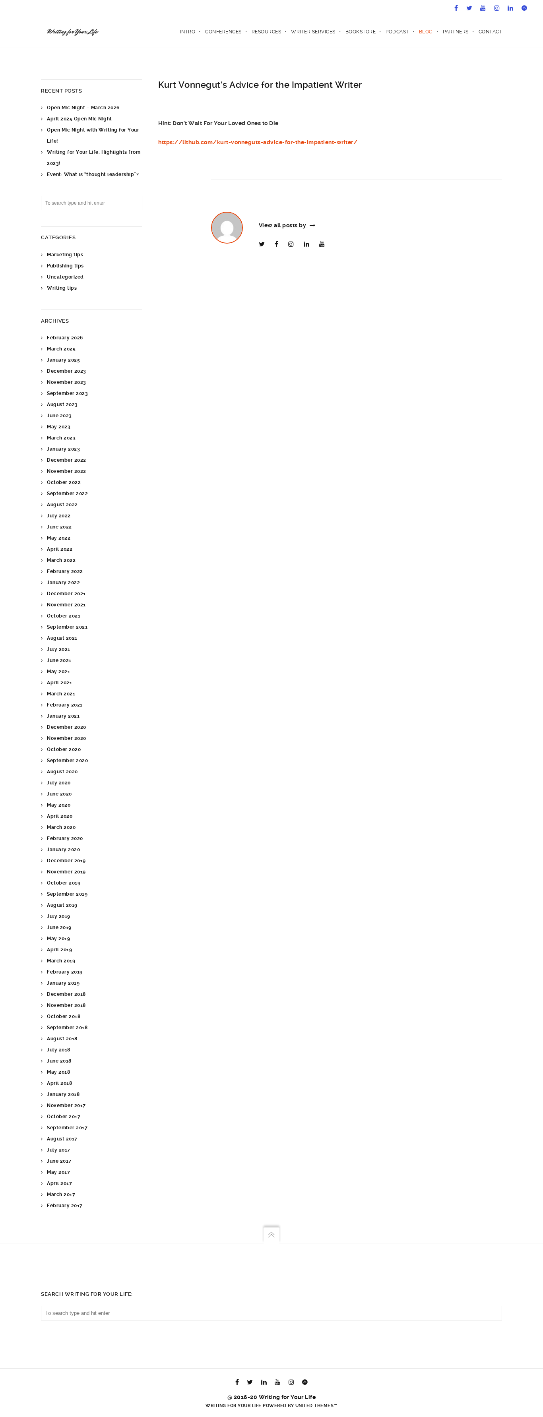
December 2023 (66, 371)
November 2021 (66, 605)
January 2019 (63, 983)
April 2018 (59, 1083)
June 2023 (59, 415)
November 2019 (66, 872)
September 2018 (67, 1027)
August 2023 (62, 404)
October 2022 (64, 482)
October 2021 (63, 616)
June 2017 (59, 1161)
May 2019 (58, 938)
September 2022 (67, 493)
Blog (426, 32)
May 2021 (58, 671)
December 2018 (66, 994)
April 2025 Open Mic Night (79, 119)
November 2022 (66, 471)
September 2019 (67, 894)
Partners (456, 32)
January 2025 (63, 360)
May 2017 (58, 1172)
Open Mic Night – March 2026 (83, 107)
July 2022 (59, 516)
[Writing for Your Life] (72, 32)
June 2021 (59, 660)
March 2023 (61, 438)
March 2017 (61, 1194)
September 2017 (67, 1128)
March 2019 (61, 961)
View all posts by (283, 225)
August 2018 (62, 1038)
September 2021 (67, 627)
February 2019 (65, 972)
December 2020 (66, 727)
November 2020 (66, 738)
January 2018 (63, 1094)
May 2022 (58, 538)
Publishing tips (65, 266)
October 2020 (64, 749)
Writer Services (313, 32)
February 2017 (65, 1205)
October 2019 (63, 883)
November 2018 (66, 1005)
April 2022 (59, 549)
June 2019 (59, 927)
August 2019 (62, 905)
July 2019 (58, 916)
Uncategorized (65, 277)
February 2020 (65, 838)
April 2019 (59, 949)
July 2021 (58, 649)
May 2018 (58, 1072)
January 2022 (63, 582)
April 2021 (59, 682)
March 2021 (61, 694)
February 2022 (65, 571)
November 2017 (66, 1105)
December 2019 (66, 860)
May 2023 (58, 427)
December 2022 (66, 460)
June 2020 (59, 794)
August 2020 (62, 771)
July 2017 (58, 1150)
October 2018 (63, 1016)
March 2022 (61, 560)
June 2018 (59, 1061)
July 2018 (58, 1050)
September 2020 (67, 760)
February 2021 (65, 705)
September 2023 (67, 393)
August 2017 (62, 1139)
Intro (188, 32)
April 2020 (59, 816)
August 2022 (62, 504)
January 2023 (63, 449)
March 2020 (61, 827)
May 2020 (58, 805)
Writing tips (62, 288)
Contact (490, 32)
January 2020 (63, 849)
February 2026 (65, 338)
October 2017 (63, 1116)
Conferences (223, 32)
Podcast (397, 32)
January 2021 (63, 716)
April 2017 (59, 1183)
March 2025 (61, 349)
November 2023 (66, 382)
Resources (266, 32)
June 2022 (59, 527)
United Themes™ (316, 1405)
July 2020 (59, 783)
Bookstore (360, 32)
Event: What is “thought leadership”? (93, 174)
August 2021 (62, 638)
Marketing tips (65, 254)
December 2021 (66, 593)
